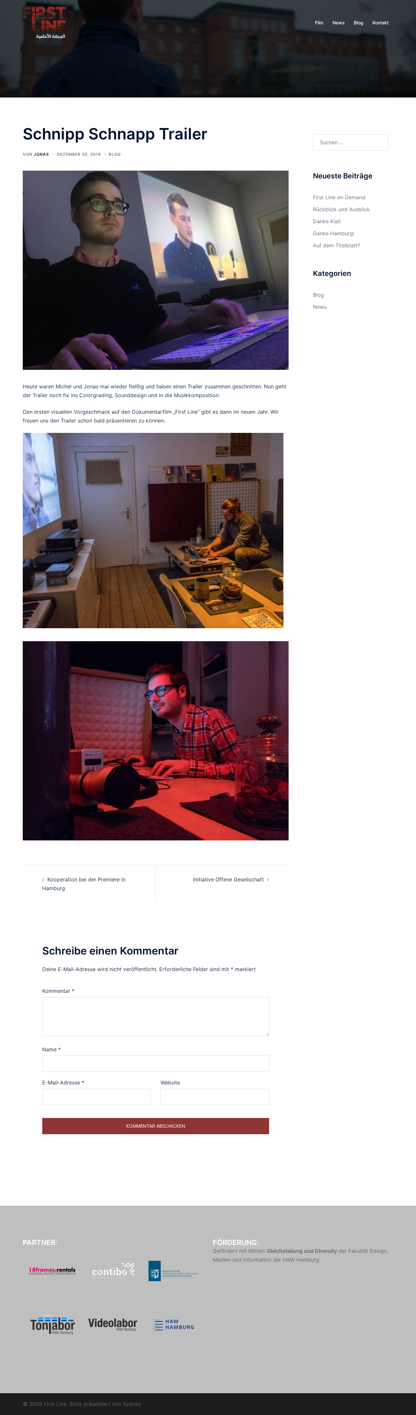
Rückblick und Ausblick (341, 209)
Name (51, 1049)
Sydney (132, 1404)
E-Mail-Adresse (63, 1082)
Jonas (41, 154)
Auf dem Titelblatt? (336, 245)
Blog (358, 22)
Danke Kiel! (327, 221)
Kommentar (58, 991)
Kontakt (380, 22)
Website (170, 1082)
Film (319, 22)
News (338, 22)
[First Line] (44, 22)
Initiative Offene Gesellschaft (228, 879)
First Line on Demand (339, 197)
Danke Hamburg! (333, 233)
